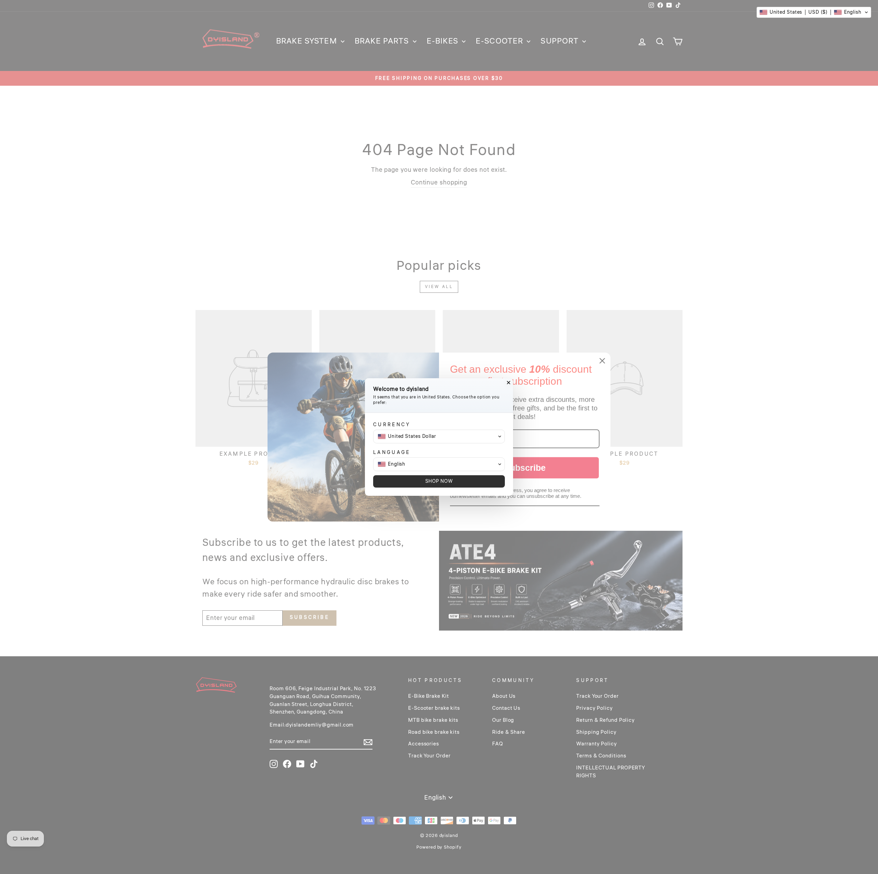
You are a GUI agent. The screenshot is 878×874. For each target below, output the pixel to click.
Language (392, 452)
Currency (392, 425)
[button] (814, 12)
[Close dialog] (508, 382)
